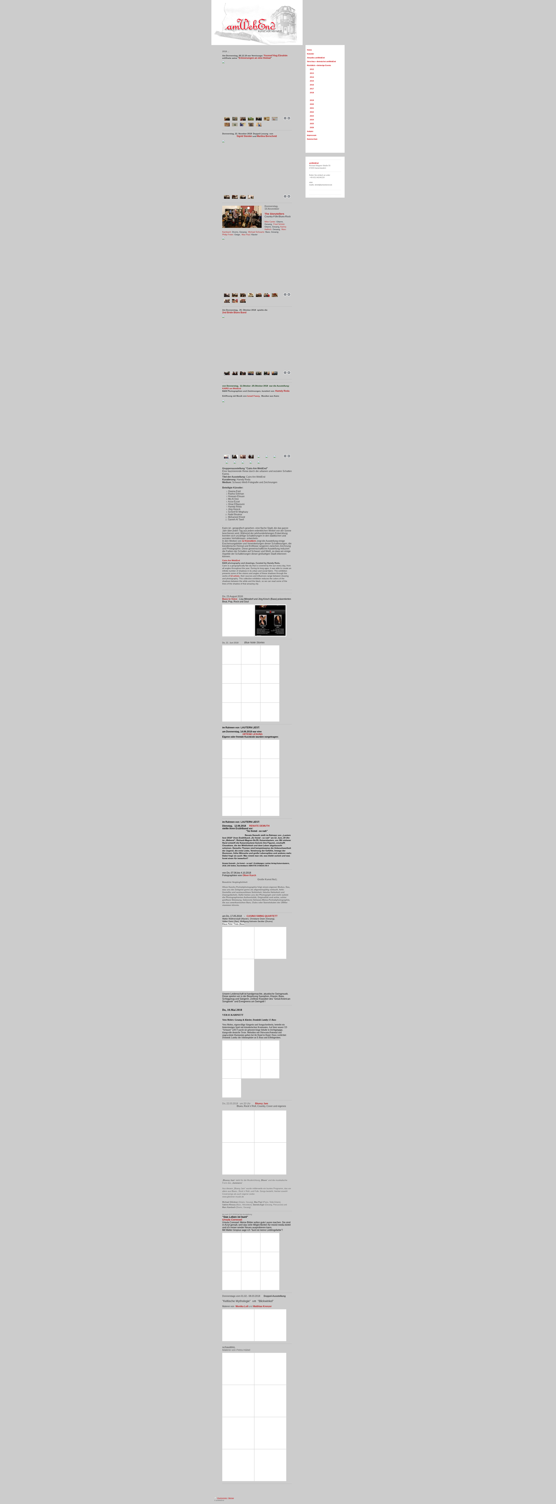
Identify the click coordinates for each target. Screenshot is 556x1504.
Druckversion (222, 1498)
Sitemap (231, 1498)
